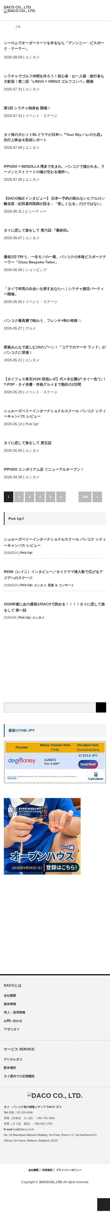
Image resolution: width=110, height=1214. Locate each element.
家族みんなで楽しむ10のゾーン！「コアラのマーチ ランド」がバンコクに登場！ (55, 349)
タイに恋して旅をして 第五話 (27, 443)
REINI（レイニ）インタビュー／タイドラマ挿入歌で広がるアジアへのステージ (53, 575)
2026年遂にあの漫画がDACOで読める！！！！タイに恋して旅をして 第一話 (54, 607)
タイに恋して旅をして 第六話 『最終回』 (37, 230)
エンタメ (40, 585)
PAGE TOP (103, 1204)
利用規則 (47, 1170)
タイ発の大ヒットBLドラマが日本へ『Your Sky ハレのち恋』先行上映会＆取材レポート (54, 137)
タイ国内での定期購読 (19, 1076)
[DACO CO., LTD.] (20, 9)
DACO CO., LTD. (51, 1182)
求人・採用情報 (14, 1012)
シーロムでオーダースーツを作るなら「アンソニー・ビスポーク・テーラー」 (54, 46)
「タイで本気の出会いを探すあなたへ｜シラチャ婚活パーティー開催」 (54, 291)
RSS (66, 1154)
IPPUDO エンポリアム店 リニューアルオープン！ (44, 469)
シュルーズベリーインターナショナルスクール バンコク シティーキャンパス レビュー (55, 413)
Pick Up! (26, 553)
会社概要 (10, 995)
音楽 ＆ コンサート (61, 585)
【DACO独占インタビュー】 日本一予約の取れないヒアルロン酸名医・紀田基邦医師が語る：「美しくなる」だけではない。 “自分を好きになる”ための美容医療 (54, 201)
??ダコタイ (12, 1029)
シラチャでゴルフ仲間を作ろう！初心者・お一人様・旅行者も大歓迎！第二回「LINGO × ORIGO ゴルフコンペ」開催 (54, 78)
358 (85, 497)
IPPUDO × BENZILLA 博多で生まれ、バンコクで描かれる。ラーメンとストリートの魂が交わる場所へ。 (54, 169)
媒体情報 (10, 1004)
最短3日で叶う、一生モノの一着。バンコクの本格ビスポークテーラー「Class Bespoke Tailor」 (55, 259)
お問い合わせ (13, 1021)
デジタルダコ (13, 1059)
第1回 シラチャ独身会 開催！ (27, 108)
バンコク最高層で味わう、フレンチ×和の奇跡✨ (43, 320)
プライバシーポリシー (69, 1170)
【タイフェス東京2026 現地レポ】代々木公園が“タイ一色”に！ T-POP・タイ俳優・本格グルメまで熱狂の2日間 (55, 381)
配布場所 (10, 1068)
